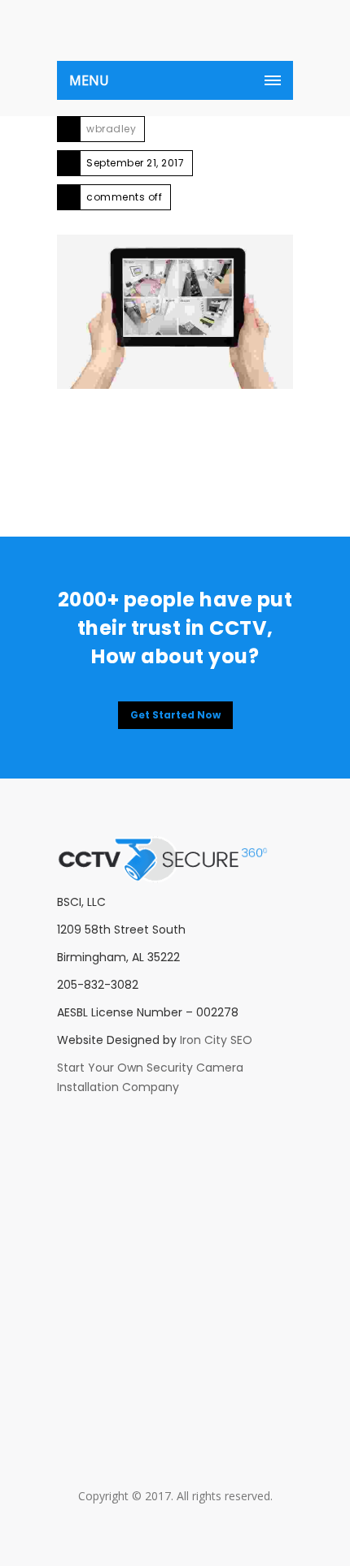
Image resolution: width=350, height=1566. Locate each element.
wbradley (111, 129)
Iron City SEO (216, 1040)
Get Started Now (175, 715)
